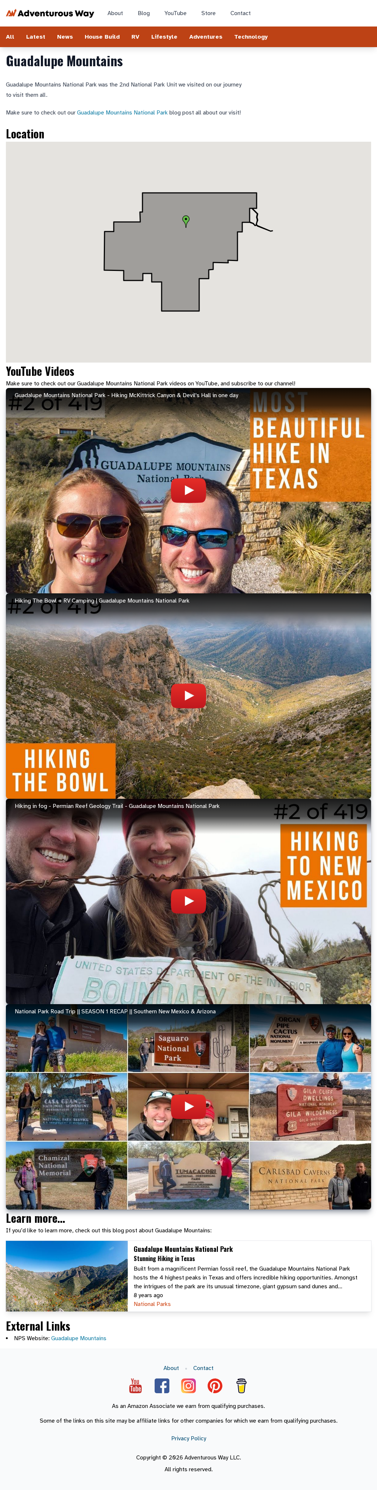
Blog (144, 13)
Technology (251, 36)
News (65, 36)
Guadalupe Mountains (78, 1338)
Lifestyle (164, 36)
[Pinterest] (215, 1385)
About (115, 13)
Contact (240, 13)
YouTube (176, 13)
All (10, 36)
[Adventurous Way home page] (50, 13)
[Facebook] (162, 1385)
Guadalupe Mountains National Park (122, 112)
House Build (102, 36)
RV (135, 36)
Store (208, 13)
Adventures (205, 36)
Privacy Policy (188, 1438)
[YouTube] (135, 1385)
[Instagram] (188, 1385)
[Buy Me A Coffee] (241, 1385)
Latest (35, 36)
